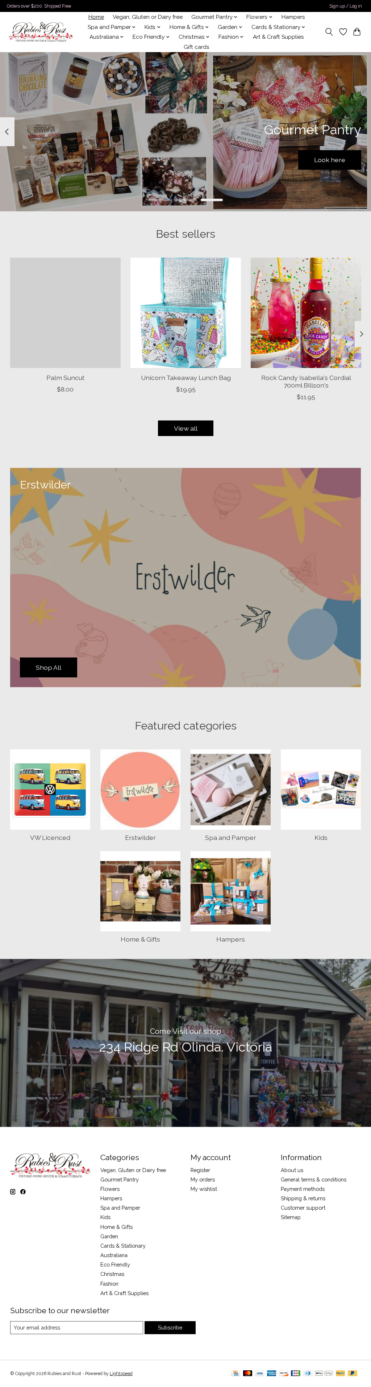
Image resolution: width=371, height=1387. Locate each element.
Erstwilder (140, 837)
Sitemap (291, 1217)
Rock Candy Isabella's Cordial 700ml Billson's (306, 381)
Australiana (114, 1255)
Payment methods (303, 1189)
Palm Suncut (65, 377)
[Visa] (259, 1373)
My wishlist (204, 1189)
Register (200, 1170)
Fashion (109, 1284)
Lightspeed (121, 1373)
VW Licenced (50, 837)
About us (292, 1170)
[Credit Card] (235, 1373)
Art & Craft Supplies (278, 37)
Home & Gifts (140, 939)
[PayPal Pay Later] (352, 1373)
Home (96, 17)
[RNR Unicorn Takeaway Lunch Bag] (185, 313)
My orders (203, 1179)
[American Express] (271, 1373)
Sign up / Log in (345, 6)
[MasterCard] (248, 1373)
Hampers (293, 17)
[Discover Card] (283, 1373)
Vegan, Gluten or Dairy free (148, 17)
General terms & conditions (313, 1179)
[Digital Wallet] (324, 1373)
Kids (321, 837)
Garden (109, 1236)
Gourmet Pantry (119, 1179)
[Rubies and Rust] (41, 32)
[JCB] (295, 1373)
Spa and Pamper (230, 837)
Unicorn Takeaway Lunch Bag (185, 377)
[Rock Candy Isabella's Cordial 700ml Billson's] (306, 313)
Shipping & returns (303, 1198)
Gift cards (196, 47)
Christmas (112, 1274)
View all (185, 428)
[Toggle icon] (329, 31)
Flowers (110, 1189)
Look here (329, 160)
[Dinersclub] (307, 1373)
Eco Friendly (115, 1264)
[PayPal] (340, 1373)
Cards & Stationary (123, 1246)
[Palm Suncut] (65, 313)
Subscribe (170, 1327)
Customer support (303, 1208)
